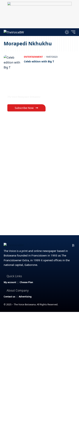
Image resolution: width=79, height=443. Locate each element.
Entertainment (33, 56)
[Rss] (73, 245)
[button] (59, 32)
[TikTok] (67, 245)
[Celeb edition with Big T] (13, 62)
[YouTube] (55, 245)
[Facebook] (44, 245)
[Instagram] (61, 245)
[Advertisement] (39, 353)
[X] (50, 245)
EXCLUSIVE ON (22, 89)
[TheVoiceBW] (14, 32)
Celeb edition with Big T (39, 61)
